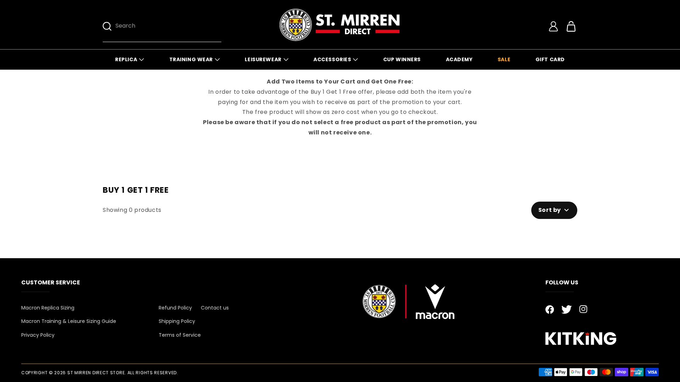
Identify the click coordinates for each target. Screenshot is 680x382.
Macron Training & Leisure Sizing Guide (68, 321)
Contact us (215, 308)
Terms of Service (180, 335)
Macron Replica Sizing (47, 308)
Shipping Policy (177, 321)
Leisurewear (263, 59)
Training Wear (191, 59)
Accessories (332, 59)
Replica (126, 59)
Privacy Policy (38, 335)
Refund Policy (175, 308)
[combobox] (168, 26)
